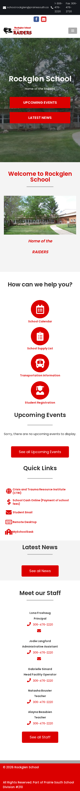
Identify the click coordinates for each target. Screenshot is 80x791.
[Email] (43, 19)
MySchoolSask (23, 532)
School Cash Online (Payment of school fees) (41, 502)
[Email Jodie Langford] (40, 659)
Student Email (22, 512)
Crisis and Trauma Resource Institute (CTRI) (39, 491)
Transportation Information (40, 375)
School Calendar (40, 321)
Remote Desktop (25, 522)
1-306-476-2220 (59, 7)
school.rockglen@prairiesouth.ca (28, 7)
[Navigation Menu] (72, 31)
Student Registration (40, 403)
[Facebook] (36, 19)
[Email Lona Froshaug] (40, 631)
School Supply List (40, 348)
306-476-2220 (43, 624)
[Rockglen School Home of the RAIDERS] (18, 30)
